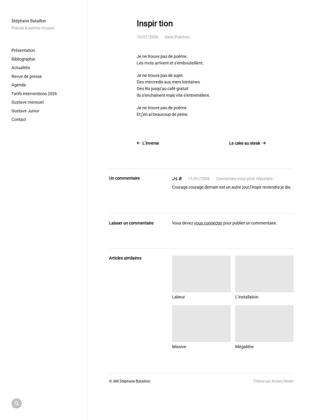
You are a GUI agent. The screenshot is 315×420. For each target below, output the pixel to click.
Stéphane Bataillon (29, 20)
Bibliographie (23, 59)
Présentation (23, 50)
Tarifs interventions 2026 (34, 93)
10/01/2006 (147, 37)
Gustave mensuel (28, 102)
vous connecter (208, 223)
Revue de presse (27, 76)
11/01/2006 (199, 178)
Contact (19, 119)
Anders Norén (283, 381)
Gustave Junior (25, 110)
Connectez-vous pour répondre (244, 178)
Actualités (21, 67)
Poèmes (182, 37)
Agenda (19, 84)
